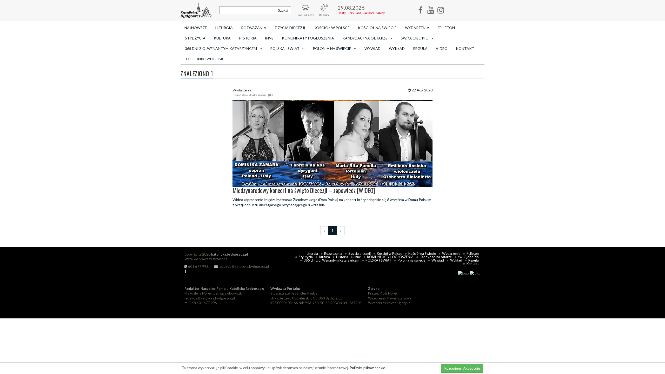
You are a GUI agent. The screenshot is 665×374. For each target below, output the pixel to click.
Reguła (420, 48)
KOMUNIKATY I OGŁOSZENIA (308, 38)
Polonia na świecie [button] (332, 48)
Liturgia (224, 27)
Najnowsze (195, 27)
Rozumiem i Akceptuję (462, 368)
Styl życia (195, 38)
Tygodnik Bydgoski (205, 59)
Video (442, 48)
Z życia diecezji (290, 27)
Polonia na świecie (411, 260)
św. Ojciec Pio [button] (415, 38)
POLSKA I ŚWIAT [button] (285, 48)
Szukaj (283, 10)
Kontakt (465, 48)
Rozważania (253, 27)
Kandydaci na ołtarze (436, 257)
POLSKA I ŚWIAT (378, 260)
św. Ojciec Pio (468, 257)
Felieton (446, 27)
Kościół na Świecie (377, 27)
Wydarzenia (417, 27)
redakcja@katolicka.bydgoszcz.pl (243, 266)
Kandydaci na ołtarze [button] (365, 38)
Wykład (397, 48)
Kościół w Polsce (332, 27)
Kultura (222, 38)
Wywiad (372, 48)
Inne (269, 38)
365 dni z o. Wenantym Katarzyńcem (331, 260)
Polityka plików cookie (367, 367)
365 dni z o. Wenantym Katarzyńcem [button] (221, 48)
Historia (248, 38)
